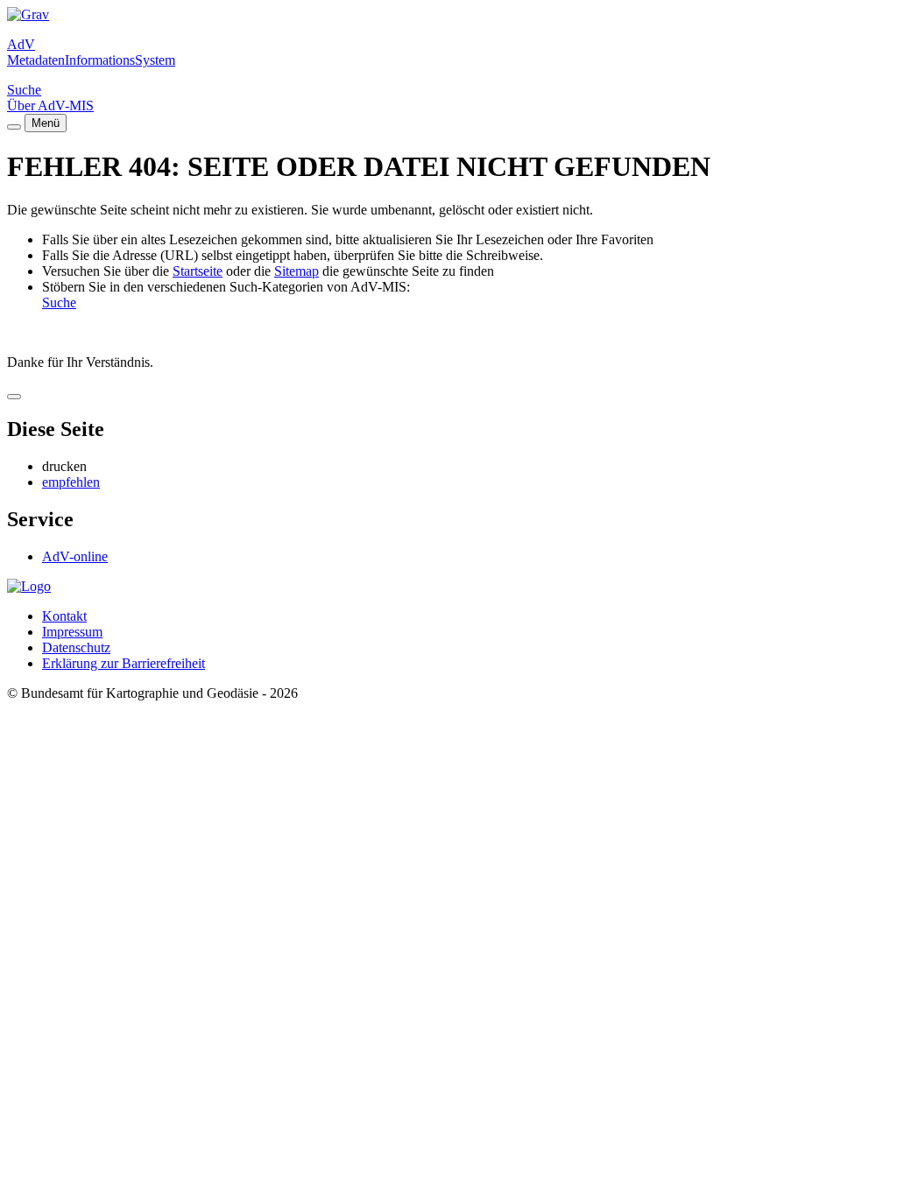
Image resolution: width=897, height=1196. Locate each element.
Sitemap (296, 271)
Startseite (197, 271)
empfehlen (71, 482)
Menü (46, 123)
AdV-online (75, 556)
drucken (64, 466)
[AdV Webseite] (28, 14)
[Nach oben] (14, 396)
